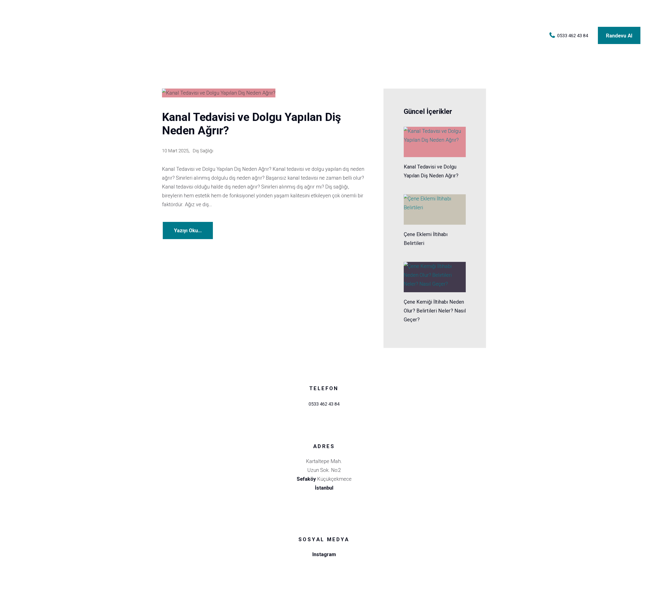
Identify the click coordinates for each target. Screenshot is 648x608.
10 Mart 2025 (175, 150)
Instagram (324, 554)
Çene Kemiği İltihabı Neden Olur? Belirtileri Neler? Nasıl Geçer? (435, 311)
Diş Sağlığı (203, 150)
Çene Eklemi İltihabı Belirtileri (426, 238)
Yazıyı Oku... (188, 230)
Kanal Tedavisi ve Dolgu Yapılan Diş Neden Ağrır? (251, 123)
